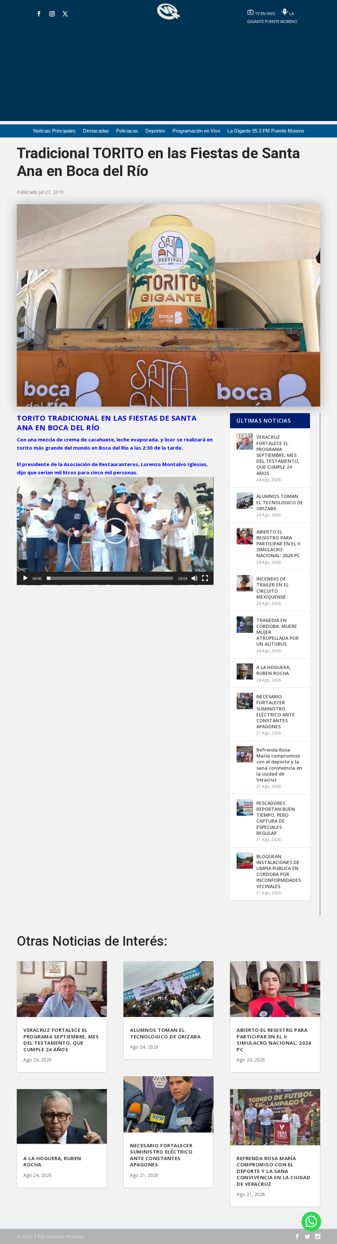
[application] (115, 531)
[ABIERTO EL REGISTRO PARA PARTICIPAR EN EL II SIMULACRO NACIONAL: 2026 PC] (245, 536)
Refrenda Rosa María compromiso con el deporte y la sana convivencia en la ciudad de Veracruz (279, 765)
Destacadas (96, 131)
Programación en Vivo (196, 131)
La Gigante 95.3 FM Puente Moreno (265, 131)
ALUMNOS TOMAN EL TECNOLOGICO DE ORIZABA (279, 502)
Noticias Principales (54, 131)
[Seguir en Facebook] (39, 14)
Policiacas (127, 131)
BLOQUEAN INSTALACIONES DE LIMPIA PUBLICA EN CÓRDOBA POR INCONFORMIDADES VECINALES (278, 871)
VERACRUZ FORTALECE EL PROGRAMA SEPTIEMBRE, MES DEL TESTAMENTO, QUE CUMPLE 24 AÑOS (277, 455)
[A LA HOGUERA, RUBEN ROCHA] (245, 671)
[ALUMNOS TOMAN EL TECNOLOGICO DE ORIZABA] (245, 500)
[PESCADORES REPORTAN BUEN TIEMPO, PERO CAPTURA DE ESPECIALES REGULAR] (245, 807)
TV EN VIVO (265, 13)
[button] (115, 531)
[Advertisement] (168, 75)
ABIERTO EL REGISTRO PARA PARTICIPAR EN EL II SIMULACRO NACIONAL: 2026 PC (278, 544)
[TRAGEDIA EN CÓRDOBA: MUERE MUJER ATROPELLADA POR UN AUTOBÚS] (245, 624)
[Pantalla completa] (205, 578)
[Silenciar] (194, 578)
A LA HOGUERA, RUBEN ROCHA (273, 670)
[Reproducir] (25, 578)
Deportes (155, 131)
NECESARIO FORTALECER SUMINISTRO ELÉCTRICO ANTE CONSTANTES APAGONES (275, 711)
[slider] (110, 578)
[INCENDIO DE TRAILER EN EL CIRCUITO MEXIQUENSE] (245, 583)
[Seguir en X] (65, 14)
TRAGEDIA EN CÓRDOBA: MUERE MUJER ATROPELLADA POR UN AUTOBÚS (277, 632)
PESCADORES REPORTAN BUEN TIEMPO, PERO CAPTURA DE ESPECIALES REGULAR (275, 818)
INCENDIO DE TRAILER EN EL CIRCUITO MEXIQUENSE (272, 588)
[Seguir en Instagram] (52, 14)
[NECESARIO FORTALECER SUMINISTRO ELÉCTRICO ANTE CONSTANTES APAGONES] (245, 701)
